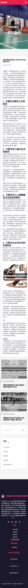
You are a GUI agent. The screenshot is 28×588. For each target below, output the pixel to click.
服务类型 (5, 460)
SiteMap (14, 547)
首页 (9, 36)
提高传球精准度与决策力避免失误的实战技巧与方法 (13, 386)
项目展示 (5, 451)
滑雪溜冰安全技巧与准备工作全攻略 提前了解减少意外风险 (13, 419)
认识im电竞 (6, 447)
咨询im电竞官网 (7, 464)
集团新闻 (5, 456)
